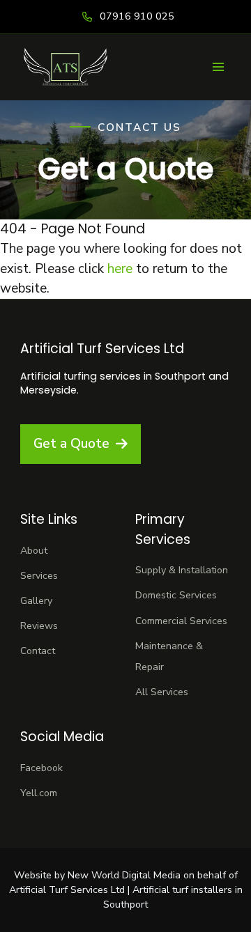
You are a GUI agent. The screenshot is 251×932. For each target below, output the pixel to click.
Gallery (36, 600)
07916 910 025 (137, 16)
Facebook (41, 768)
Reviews (39, 625)
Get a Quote (71, 444)
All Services (161, 692)
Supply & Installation (181, 570)
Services (39, 575)
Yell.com (38, 793)
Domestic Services (176, 595)
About (33, 550)
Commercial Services (181, 621)
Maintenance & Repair (169, 656)
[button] (218, 67)
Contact (37, 651)
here (119, 269)
